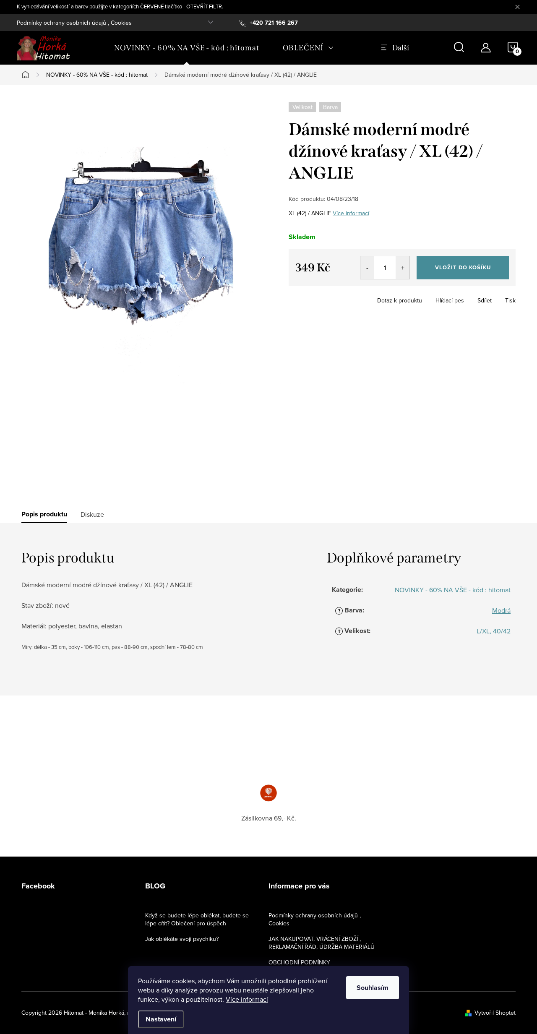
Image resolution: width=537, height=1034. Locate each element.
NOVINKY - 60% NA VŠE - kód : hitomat (453, 589)
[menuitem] (186, 48)
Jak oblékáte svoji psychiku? (182, 939)
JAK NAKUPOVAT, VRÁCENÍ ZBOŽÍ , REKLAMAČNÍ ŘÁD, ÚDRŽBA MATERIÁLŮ (321, 943)
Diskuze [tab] (92, 514)
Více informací (247, 999)
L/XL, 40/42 (494, 631)
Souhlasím (372, 987)
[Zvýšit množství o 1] (402, 267)
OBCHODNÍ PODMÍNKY (299, 962)
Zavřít (335, 297)
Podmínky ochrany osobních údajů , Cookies (74, 22)
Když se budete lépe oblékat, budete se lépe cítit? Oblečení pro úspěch (197, 919)
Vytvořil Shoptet (495, 1012)
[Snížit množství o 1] (367, 267)
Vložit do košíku (463, 267)
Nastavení (161, 1019)
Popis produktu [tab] (44, 514)
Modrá (501, 610)
